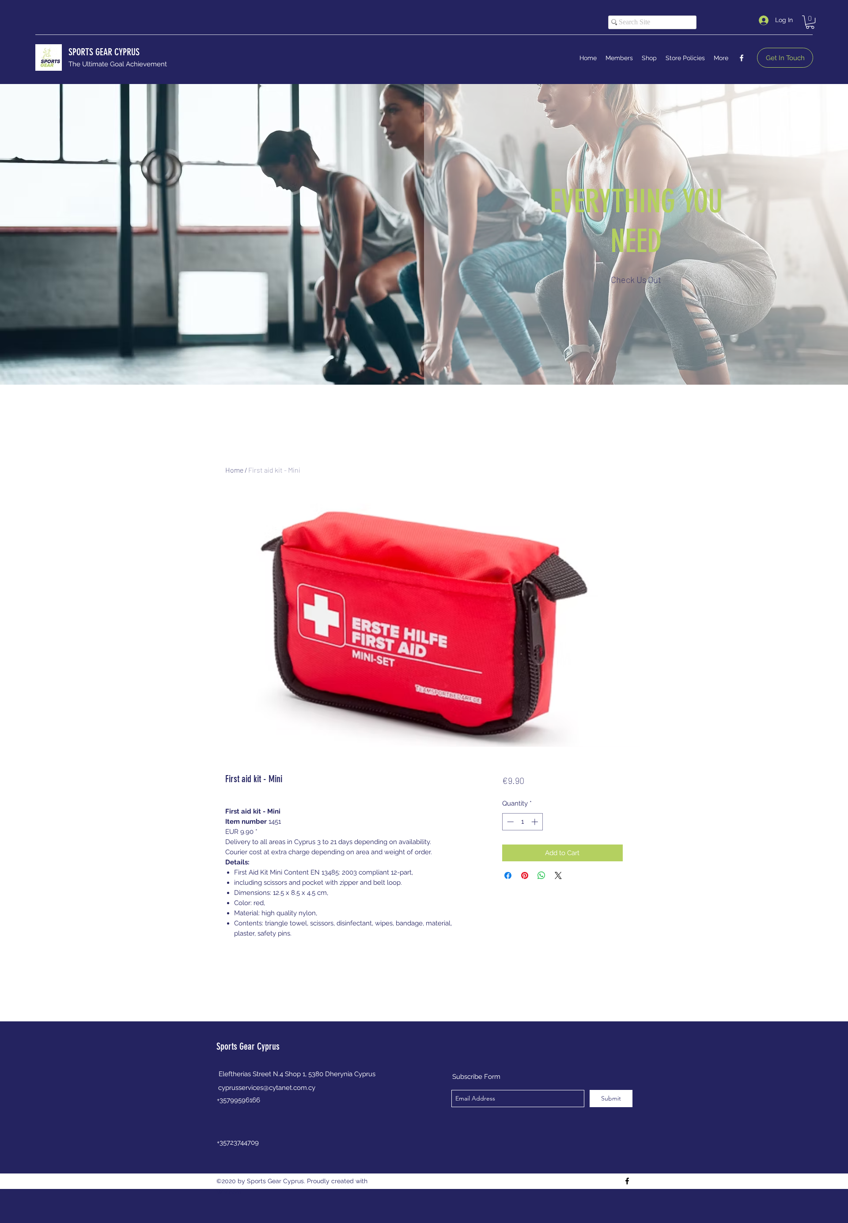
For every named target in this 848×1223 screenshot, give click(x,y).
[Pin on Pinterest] (524, 875)
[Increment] (535, 822)
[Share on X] (558, 875)
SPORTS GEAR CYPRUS (104, 52)
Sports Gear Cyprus (248, 1046)
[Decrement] (509, 822)
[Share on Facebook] (508, 875)
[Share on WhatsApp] (541, 875)
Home (234, 470)
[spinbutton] (522, 822)
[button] (810, 22)
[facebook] (741, 58)
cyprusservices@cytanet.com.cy (266, 1088)
